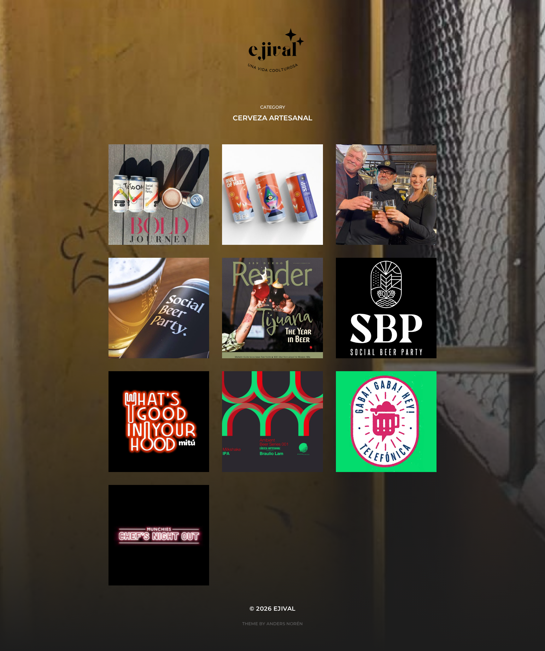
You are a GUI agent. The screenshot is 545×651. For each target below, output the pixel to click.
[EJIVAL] (272, 52)
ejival (284, 608)
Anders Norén (285, 623)
